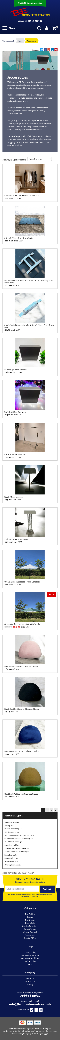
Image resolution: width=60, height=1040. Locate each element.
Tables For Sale (10, 822)
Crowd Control (10, 845)
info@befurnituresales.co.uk (30, 1003)
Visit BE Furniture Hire (30, 2)
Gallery (30, 984)
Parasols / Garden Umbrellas (16, 848)
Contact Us (30, 981)
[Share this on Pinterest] (56, 49)
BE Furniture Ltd (17, 1028)
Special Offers (10, 858)
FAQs (30, 964)
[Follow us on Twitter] (31, 1009)
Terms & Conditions (30, 958)
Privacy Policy (34, 896)
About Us (30, 978)
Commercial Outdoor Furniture (17, 838)
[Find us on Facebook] (36, 1009)
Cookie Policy (30, 961)
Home (20, 40)
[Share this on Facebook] (45, 49)
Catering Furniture (12, 864)
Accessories (9, 861)
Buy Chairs (30, 919)
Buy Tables (30, 913)
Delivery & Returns (30, 955)
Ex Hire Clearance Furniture (15, 851)
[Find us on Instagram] (41, 1009)
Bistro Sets (30, 922)
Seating (7, 825)
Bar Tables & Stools (12, 841)
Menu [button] (11, 27)
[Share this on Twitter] (41, 49)
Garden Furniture (11, 828)
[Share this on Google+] (49, 49)
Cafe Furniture (10, 832)
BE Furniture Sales (30, 11)
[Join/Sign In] (47, 28)
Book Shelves (10, 854)
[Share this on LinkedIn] (52, 49)
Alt (49, 1028)
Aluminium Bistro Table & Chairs (17, 835)
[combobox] (40, 159)
